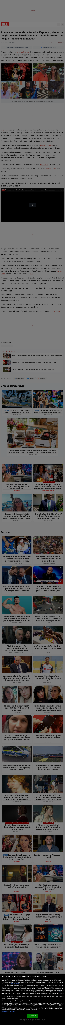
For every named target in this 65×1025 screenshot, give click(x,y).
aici (60, 991)
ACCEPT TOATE (32, 1015)
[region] (32, 999)
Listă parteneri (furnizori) (8, 1011)
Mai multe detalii (15, 983)
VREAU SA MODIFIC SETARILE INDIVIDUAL (32, 1020)
